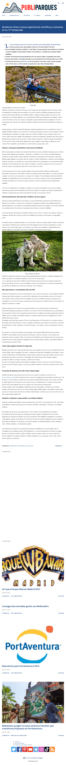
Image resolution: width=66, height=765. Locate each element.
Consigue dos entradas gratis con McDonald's (25, 606)
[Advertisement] (33, 517)
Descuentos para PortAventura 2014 (20, 666)
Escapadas (48, 15)
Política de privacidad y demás (23, 745)
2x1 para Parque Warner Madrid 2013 (21, 589)
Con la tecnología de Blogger (34, 758)
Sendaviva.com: (25, 61)
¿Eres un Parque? (20, 743)
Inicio (3, 15)
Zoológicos (29, 446)
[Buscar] (59, 3)
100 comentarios (16, 613)
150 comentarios (16, 596)
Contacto (17, 741)
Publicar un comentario (19, 735)
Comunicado (13, 446)
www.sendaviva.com (7, 377)
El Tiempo (37, 15)
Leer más (61, 596)
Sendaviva (21, 446)
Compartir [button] (58, 446)
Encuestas (27, 15)
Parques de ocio (14, 15)
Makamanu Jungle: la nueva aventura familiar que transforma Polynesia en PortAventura (28, 727)
